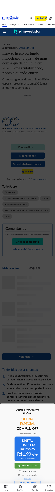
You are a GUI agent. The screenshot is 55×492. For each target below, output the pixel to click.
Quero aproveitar (27, 465)
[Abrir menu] (4, 31)
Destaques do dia (28, 482)
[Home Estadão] (10, 18)
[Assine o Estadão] (41, 18)
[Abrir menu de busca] (50, 31)
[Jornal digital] (31, 18)
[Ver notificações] (50, 18)
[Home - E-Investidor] (27, 31)
